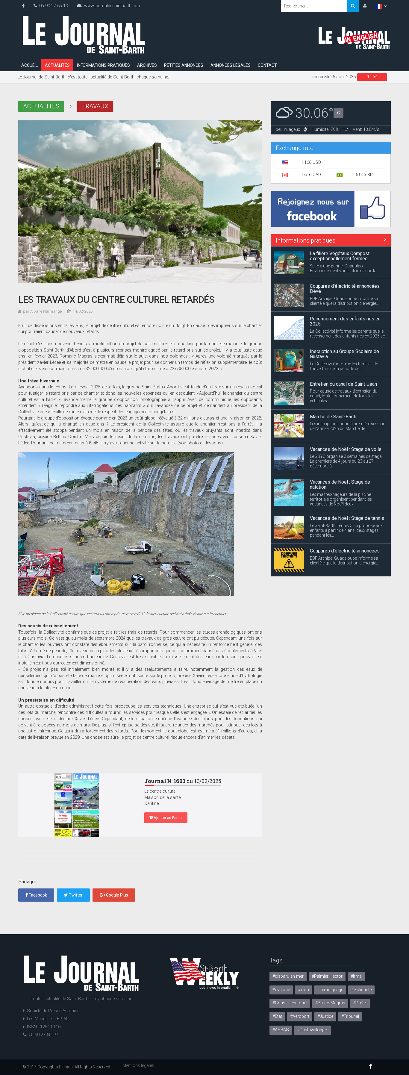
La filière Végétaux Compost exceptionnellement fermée (339, 553)
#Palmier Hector (327, 976)
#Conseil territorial (289, 1003)
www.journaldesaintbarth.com (111, 5)
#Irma (356, 976)
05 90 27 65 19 (52, 5)
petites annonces (183, 65)
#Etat (277, 1016)
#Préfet (360, 1003)
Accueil (29, 65)
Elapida (66, 1067)
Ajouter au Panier (168, 817)
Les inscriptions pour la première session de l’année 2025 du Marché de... (347, 393)
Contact (267, 65)
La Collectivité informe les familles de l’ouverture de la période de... (344, 333)
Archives (147, 65)
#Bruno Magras (330, 1003)
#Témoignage (330, 989)
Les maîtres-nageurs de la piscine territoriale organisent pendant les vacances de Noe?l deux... (341, 466)
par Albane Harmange (42, 311)
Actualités (57, 65)
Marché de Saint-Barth (333, 384)
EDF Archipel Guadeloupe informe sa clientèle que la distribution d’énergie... (344, 268)
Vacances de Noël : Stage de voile (345, 417)
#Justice (325, 1016)
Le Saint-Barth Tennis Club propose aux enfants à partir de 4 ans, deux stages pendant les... (346, 497)
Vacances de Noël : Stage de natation (340, 452)
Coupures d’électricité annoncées (345, 518)
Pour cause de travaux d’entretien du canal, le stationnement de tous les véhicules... (343, 363)
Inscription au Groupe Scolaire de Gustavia (344, 321)
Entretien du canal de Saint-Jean (343, 351)
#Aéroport (299, 1016)
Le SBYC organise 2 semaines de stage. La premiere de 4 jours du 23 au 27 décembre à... (346, 428)
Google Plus (116, 895)
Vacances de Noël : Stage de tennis (347, 485)
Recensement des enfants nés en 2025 (345, 288)
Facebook (37, 895)
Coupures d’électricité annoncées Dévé (345, 256)
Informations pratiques (103, 65)
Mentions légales (138, 1065)
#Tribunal (350, 1016)
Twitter (75, 895)
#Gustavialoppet (312, 1029)
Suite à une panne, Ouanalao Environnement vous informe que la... (344, 566)
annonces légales (230, 65)
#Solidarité (361, 989)
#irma (303, 989)
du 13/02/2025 (182, 781)
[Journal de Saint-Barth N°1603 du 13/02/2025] (76, 805)
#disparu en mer (288, 976)
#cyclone (281, 989)
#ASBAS (280, 1029)
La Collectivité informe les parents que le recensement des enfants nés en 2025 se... (348, 301)
